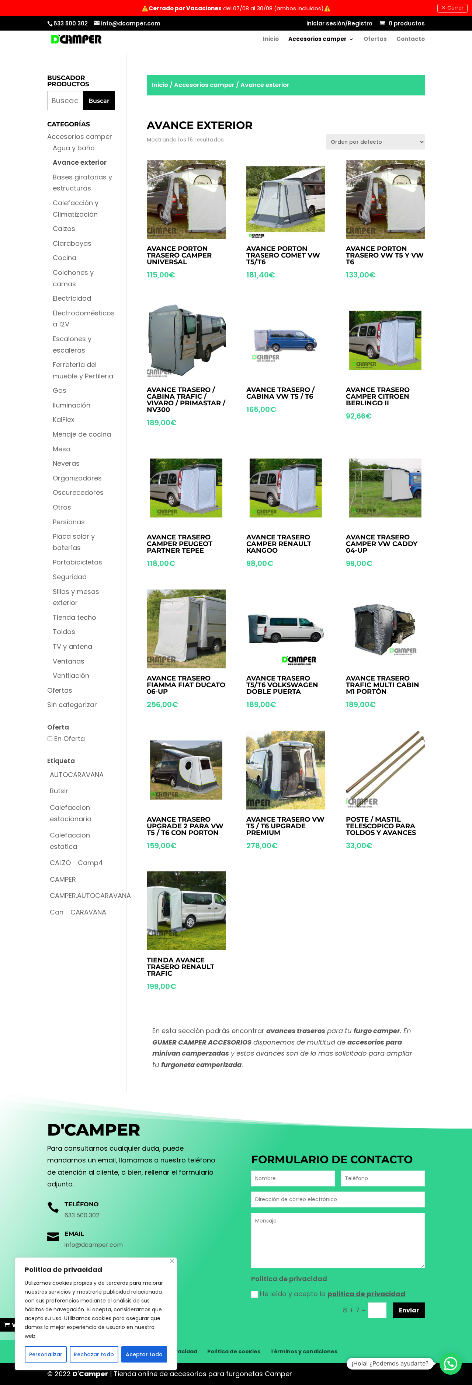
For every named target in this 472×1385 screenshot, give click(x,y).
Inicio (271, 39)
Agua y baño (74, 148)
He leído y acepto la (332, 1293)
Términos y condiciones (303, 1351)
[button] (451, 1364)
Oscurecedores (78, 492)
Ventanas (68, 661)
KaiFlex (63, 419)
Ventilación (71, 675)
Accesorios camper (317, 39)
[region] (96, 1314)
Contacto (410, 39)
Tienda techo (74, 617)
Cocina (64, 257)
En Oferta (69, 738)
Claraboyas (72, 243)
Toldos (64, 631)
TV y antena (72, 646)
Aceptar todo (144, 1354)
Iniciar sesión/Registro (339, 24)
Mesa (61, 449)
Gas (59, 390)
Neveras (66, 463)
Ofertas (375, 39)
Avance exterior (80, 162)
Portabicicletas (77, 562)
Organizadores (77, 478)
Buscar (99, 100)
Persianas (69, 522)
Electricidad (72, 298)
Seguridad (70, 576)
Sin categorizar (72, 704)
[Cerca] (172, 1261)
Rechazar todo (94, 1354)
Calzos (64, 228)
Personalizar (45, 1354)
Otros (62, 507)
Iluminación (71, 405)
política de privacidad (366, 1293)
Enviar (409, 1310)
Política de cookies (233, 1351)
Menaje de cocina (82, 434)
